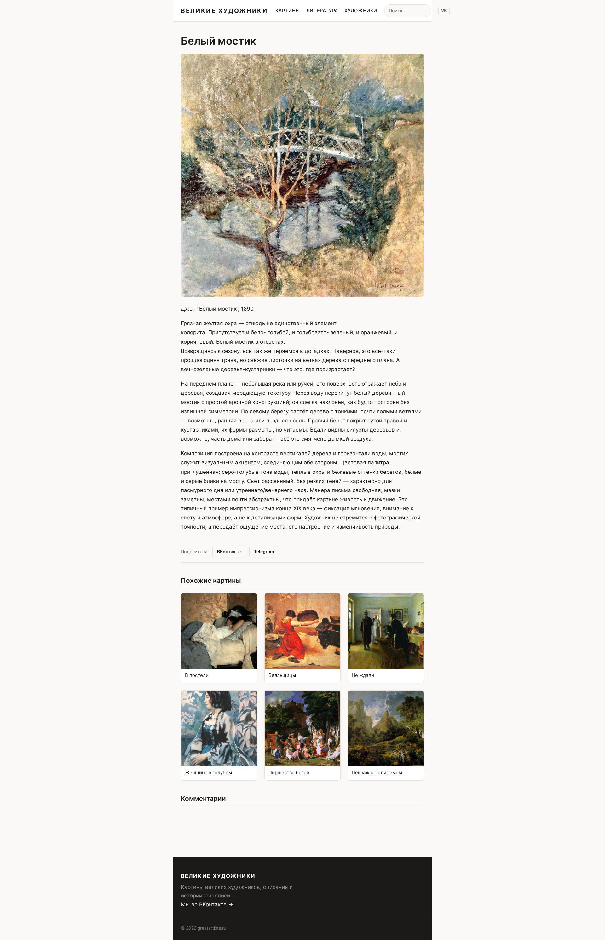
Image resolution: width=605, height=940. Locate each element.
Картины (287, 11)
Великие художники (224, 10)
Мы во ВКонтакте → (207, 904)
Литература (322, 11)
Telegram (264, 551)
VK (444, 10)
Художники (360, 11)
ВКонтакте (229, 551)
